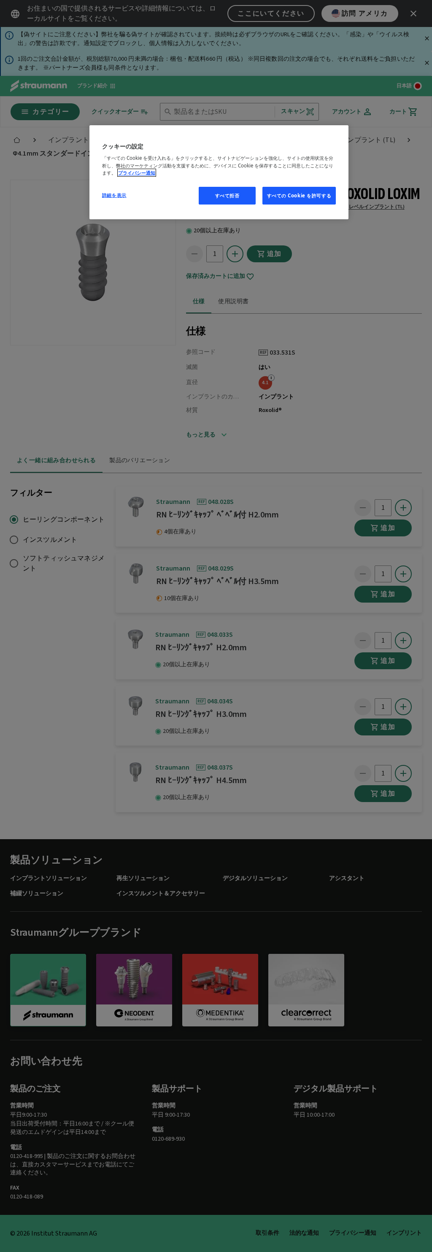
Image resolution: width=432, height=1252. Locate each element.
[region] (218, 172)
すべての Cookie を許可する (299, 195)
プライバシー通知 (136, 173)
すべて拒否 (227, 195)
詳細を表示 (114, 195)
